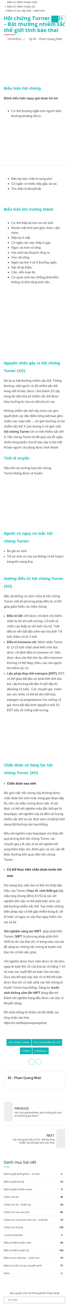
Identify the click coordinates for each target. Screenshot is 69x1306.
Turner (26, 1050)
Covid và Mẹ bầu (13, 1235)
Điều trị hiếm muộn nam (17, 1242)
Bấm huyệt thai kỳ (14, 1181)
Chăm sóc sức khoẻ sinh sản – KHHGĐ (26, 1220)
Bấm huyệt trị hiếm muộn (18, 1189)
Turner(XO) (40, 1050)
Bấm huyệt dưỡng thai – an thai (22, 1174)
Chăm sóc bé (11, 1197)
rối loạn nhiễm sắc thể (47, 1042)
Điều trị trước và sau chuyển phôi (23, 1265)
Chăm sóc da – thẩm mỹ (17, 1204)
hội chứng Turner (19, 1042)
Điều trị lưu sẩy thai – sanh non (21, 1258)
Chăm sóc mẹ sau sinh (17, 1212)
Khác (7, 1273)
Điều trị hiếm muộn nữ (16, 1250)
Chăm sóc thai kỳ (13, 1227)
